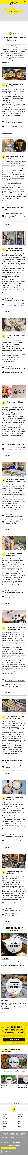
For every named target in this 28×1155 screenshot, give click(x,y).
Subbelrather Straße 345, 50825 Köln (14, 761)
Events (4, 1126)
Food (4, 1116)
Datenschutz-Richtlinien (14, 1138)
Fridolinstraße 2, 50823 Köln (13, 122)
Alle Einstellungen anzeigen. (14, 1145)
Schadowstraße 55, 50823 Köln (14, 516)
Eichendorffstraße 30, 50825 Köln (15, 368)
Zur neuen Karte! (14, 1039)
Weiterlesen (4, 971)
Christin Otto (16, 33)
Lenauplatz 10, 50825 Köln (12, 910)
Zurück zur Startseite (14, 1103)
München (20, 1121)
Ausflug (5, 1119)
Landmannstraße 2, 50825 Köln (14, 592)
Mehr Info (7, 132)
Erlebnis (5, 1124)
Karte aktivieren (14, 12)
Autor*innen (21, 1129)
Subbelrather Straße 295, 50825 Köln (14, 208)
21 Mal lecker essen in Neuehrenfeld (14, 1071)
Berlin (20, 1116)
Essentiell (6, 1142)
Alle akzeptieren (8, 1147)
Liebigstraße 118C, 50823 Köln (14, 836)
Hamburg (20, 1119)
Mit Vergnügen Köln (14, 3)
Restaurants (15, 51)
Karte (4, 1128)
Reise (19, 1126)
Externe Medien (16, 1142)
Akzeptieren (7, 1151)
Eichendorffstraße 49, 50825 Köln (15, 681)
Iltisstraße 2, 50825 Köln (17, 444)
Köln (19, 1124)
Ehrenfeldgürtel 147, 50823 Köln (14, 300)
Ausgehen (5, 1121)
